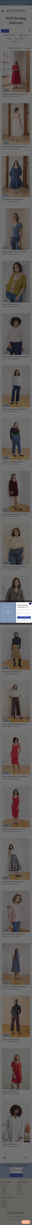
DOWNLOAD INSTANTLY (24, 617)
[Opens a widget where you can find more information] (25, 1222)
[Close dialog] (30, 604)
